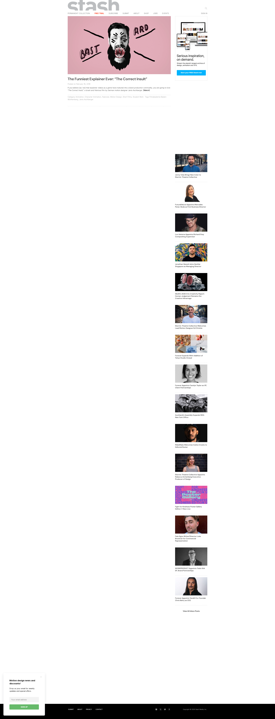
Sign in (204, 13)
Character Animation (93, 97)
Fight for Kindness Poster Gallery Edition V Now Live (188, 508)
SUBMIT (71, 709)
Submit (126, 13)
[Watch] (146, 90)
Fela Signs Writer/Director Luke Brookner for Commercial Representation (188, 538)
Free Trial (99, 13)
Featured (105, 97)
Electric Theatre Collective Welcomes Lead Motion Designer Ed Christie (190, 327)
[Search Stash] (205, 8)
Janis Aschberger (86, 99)
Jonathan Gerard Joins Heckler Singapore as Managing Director (188, 265)
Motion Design (116, 97)
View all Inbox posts (191, 611)
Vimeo (165, 709)
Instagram (156, 709)
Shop (146, 13)
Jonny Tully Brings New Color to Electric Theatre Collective (188, 176)
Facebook (169, 709)
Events (165, 13)
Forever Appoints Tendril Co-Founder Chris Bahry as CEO (190, 599)
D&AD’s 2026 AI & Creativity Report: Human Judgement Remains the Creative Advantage (190, 296)
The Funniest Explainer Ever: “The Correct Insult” (107, 79)
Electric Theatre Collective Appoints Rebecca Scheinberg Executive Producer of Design (190, 476)
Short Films (127, 97)
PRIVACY (89, 709)
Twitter (160, 709)
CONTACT (99, 709)
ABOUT (79, 709)
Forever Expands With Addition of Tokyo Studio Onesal (189, 357)
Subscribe (113, 13)
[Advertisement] (119, 123)
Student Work (138, 97)
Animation (80, 97)
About (136, 13)
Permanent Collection (79, 13)
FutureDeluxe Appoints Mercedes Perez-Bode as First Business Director (190, 205)
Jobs (155, 13)
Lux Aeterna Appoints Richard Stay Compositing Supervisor (189, 235)
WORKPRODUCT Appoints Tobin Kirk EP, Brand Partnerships (190, 569)
